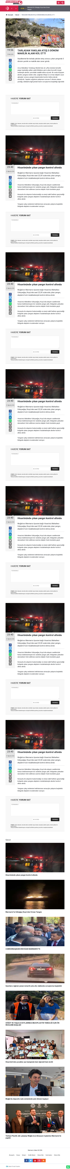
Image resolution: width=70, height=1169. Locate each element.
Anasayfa (11, 1155)
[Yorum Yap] (10, 79)
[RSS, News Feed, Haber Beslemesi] (43, 1160)
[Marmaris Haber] (14, 2)
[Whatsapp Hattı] (68, 1167)
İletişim (24, 1155)
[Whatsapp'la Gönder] (10, 69)
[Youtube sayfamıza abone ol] (35, 1160)
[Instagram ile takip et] (39, 1160)
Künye (18, 1155)
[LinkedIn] (10, 66)
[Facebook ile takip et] (26, 1160)
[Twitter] (10, 63)
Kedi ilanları (49, 1155)
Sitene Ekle (40, 1155)
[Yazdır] (10, 76)
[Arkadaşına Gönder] (10, 73)
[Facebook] (10, 60)
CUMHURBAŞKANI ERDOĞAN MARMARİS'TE (36, 8)
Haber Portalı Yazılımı (14, 1166)
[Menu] (58, 2)
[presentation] (12, 8)
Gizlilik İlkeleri (31, 1155)
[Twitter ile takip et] (31, 1160)
